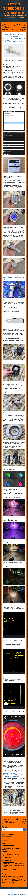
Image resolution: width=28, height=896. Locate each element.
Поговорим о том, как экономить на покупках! (13, 863)
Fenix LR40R (21, 70)
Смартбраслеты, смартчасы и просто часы (12, 868)
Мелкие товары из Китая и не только (11, 854)
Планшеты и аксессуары (8, 862)
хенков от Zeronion (17, 279)
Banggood (9, 876)
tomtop (13, 879)
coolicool (14, 876)
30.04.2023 (7, 40)
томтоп (12, 882)
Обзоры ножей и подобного (9, 859)
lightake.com (21, 877)
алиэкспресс (15, 880)
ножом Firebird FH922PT (9, 277)
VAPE (4, 843)
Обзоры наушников (7, 857)
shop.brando (7, 879)
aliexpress (4, 876)
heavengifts (15, 877)
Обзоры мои (7, 41)
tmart (11, 879)
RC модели (5, 840)
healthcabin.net (9, 877)
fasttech (21, 876)
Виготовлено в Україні (7, 880)
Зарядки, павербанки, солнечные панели (12, 846)
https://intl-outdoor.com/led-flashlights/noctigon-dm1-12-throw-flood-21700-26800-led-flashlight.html (13, 774)
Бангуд (20, 879)
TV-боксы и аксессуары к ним (9, 842)
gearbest (4, 877)
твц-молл (7, 882)
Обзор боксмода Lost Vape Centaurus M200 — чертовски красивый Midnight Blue (20, 27)
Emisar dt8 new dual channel (14, 180)
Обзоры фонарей (14, 41)
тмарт (10, 882)
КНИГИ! (5, 851)
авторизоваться (14, 813)
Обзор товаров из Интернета (14, 8)
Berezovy (22, 41)
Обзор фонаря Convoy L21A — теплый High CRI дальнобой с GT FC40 (8, 26)
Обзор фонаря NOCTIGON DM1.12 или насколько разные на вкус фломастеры (14, 36)
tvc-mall (16, 879)
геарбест (21, 880)
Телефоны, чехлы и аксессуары (10, 869)
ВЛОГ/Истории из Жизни (8, 845)
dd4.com (17, 876)
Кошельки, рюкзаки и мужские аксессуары (12, 852)
